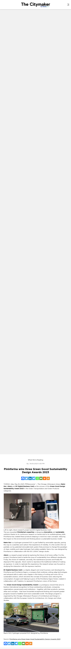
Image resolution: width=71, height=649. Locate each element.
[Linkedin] (30, 478)
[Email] (41, 478)
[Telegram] (33, 478)
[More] (48, 478)
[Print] (44, 478)
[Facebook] (22, 478)
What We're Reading (35, 460)
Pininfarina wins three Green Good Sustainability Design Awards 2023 (34, 639)
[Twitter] (26, 478)
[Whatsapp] (37, 478)
